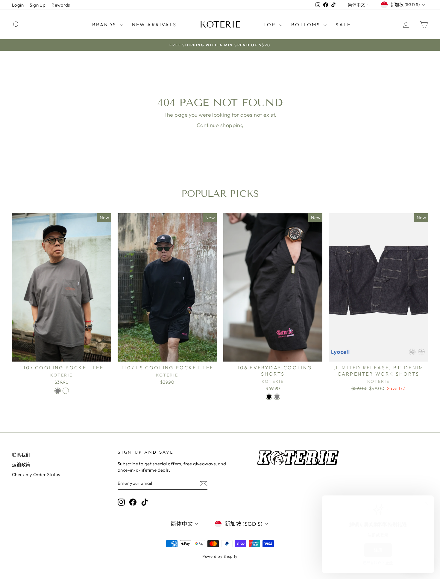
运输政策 (21, 464)
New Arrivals (154, 25)
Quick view (62, 355)
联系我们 (21, 455)
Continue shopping (220, 125)
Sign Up (37, 5)
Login (18, 5)
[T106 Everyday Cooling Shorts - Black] (269, 397)
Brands (105, 25)
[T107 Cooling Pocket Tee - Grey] (57, 391)
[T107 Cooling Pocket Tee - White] (66, 391)
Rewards (60, 5)
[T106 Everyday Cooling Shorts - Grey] (277, 397)
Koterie (220, 24)
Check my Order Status (36, 474)
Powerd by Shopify (220, 556)
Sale (343, 25)
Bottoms (306, 25)
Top (270, 25)
